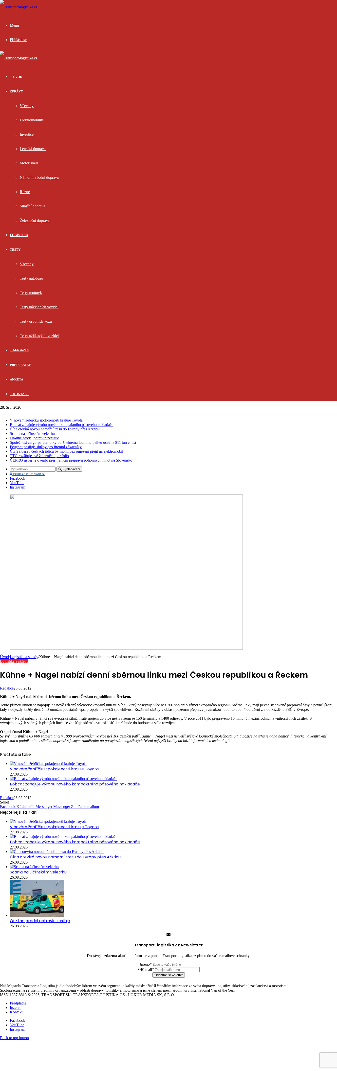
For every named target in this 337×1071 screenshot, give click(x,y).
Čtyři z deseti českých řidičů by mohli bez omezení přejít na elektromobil (66, 451)
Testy (15, 249)
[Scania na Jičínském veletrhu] (34, 867)
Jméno (146, 964)
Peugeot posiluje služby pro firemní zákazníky (46, 447)
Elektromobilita (32, 120)
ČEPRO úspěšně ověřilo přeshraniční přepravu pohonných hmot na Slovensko (71, 460)
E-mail (148, 969)
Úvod (4, 657)
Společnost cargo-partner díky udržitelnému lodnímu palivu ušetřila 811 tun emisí (73, 442)
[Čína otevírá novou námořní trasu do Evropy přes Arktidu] (57, 851)
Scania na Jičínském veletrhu (32, 433)
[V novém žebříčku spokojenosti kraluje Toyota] (48, 763)
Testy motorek (31, 292)
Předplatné (20, 365)
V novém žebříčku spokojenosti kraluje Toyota (46, 420)
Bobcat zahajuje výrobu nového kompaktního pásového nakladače (61, 425)
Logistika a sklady (24, 657)
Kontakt (20, 394)
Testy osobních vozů (36, 321)
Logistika (19, 235)
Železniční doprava (35, 220)
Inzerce (15, 1007)
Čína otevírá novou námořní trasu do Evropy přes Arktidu (55, 429)
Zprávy (16, 91)
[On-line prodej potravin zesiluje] (37, 915)
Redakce (7, 688)
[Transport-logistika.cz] (18, 7)
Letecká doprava (33, 149)
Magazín (20, 350)
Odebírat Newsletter (168, 975)
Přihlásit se (28, 474)
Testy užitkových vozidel (39, 336)
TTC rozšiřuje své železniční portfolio (39, 456)
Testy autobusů (31, 278)
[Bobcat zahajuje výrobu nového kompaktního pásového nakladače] (63, 779)
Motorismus (29, 163)
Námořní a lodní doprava (39, 177)
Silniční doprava (32, 206)
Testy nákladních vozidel (39, 307)
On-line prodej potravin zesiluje (34, 438)
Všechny (27, 106)
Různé (25, 192)
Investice (27, 134)
